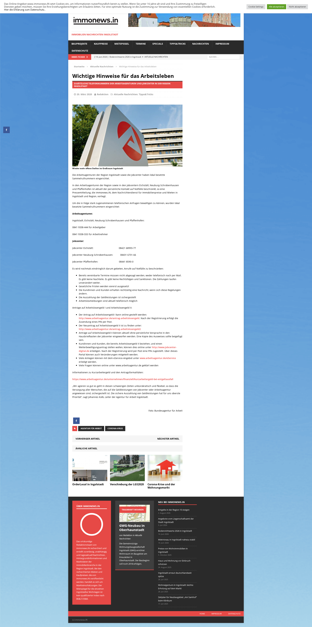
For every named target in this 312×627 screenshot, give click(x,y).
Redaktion (102, 94)
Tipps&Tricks (178, 43)
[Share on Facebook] (76, 423)
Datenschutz (80, 50)
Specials (157, 43)
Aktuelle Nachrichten (126, 94)
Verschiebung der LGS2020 (127, 484)
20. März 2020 (84, 94)
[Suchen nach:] (223, 56)
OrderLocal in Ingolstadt (88, 484)
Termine (141, 43)
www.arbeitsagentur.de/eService (158, 358)
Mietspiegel (121, 43)
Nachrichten (200, 43)
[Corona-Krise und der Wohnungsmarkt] (165, 479)
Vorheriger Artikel (88, 438)
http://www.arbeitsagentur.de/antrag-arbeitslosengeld (109, 318)
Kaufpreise (101, 43)
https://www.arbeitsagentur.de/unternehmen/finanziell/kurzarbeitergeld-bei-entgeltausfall (122, 379)
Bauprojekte (79, 43)
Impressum (222, 43)
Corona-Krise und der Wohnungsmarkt (161, 486)
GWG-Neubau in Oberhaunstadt (132, 527)
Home (202, 613)
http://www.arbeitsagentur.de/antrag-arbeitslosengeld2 (110, 329)
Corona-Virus (115, 428)
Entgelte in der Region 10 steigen (173, 509)
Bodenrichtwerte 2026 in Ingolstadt (175, 530)
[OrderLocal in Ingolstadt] (89, 479)
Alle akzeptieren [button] (276, 6)
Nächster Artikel (168, 438)
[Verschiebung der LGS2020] (127, 479)
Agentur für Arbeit (91, 428)
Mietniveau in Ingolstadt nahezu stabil (176, 539)
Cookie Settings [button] (255, 6)
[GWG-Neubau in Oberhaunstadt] (134, 520)
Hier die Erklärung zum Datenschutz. (24, 9)
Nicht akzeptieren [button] (297, 6)
